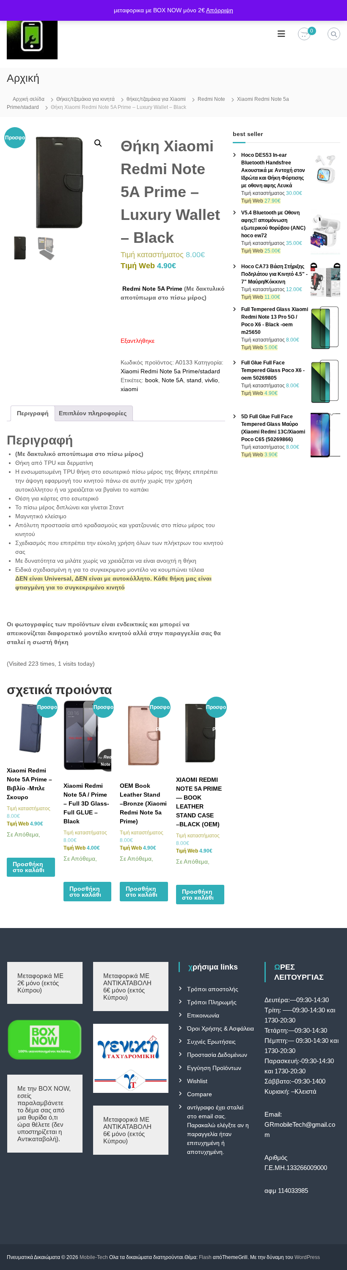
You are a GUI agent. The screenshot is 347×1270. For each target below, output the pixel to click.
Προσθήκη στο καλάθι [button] (28, 867)
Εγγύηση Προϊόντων (214, 1067)
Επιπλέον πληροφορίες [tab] (93, 413)
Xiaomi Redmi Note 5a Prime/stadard (170, 371)
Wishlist (197, 1081)
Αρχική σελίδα (28, 99)
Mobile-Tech (94, 1257)
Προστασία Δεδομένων (217, 1054)
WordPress (307, 1257)
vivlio (211, 380)
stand (194, 380)
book (151, 380)
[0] (304, 34)
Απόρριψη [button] (219, 10)
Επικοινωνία (203, 1015)
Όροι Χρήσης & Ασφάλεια (220, 1028)
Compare (199, 1094)
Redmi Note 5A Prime (151, 288)
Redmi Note (211, 99)
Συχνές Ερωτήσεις (211, 1041)
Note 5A (172, 380)
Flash (205, 1257)
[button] (98, 143)
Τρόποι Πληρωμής (212, 1002)
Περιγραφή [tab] (33, 413)
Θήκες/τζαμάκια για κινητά (85, 99)
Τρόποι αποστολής (212, 989)
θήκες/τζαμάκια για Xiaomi (156, 99)
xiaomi (129, 389)
